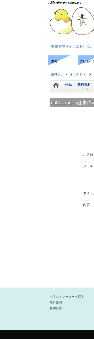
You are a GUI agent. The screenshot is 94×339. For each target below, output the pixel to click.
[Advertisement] (23, 71)
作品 (68, 86)
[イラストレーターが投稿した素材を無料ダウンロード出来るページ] (63, 64)
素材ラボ (57, 74)
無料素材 (84, 86)
